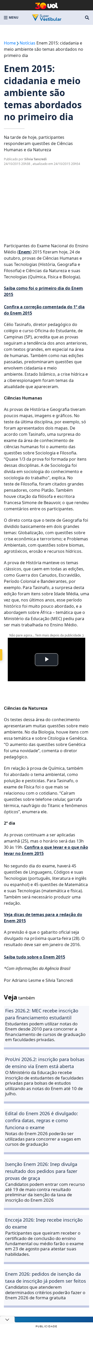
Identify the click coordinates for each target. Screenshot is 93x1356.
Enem (24, 252)
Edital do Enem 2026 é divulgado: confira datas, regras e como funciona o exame (41, 1120)
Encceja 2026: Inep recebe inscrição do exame (44, 1223)
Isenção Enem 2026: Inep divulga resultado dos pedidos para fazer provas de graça (41, 1171)
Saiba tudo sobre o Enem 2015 (34, 957)
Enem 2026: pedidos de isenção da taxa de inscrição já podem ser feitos (45, 1277)
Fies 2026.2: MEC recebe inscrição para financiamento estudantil (41, 1014)
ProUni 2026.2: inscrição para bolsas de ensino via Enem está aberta (44, 1062)
